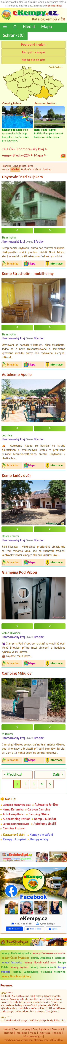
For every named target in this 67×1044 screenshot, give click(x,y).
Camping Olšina (39, 814)
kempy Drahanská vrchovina (49, 953)
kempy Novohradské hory (40, 962)
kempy (7, 1029)
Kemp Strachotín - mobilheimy (28, 274)
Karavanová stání (14, 834)
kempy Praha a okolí (43, 967)
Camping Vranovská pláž (17, 805)
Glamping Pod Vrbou (19, 572)
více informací (54, 5)
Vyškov (37, 169)
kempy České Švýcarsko (15, 958)
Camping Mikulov (16, 673)
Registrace (44, 1033)
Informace (21, 1033)
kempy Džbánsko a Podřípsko (48, 958)
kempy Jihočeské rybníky (16, 953)
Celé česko (55, 67)
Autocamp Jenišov (46, 804)
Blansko (6, 166)
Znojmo (47, 169)
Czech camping (22, 1029)
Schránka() (14, 35)
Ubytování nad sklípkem (22, 177)
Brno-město (19, 166)
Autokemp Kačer (14, 814)
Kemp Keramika (13, 809)
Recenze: (6, 985)
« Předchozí (13, 775)
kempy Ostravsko (12, 962)
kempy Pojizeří (19, 967)
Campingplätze (41, 1029)
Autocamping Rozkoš (16, 819)
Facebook (57, 1029)
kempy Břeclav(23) (17, 155)
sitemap (56, 1033)
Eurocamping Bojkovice (16, 824)
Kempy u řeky (39, 839)
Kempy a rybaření (41, 834)
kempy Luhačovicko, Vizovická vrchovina (39, 972)
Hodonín (26, 169)
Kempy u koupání (14, 839)
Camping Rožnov (14, 828)
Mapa (46, 27)
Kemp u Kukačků (45, 819)
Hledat (29, 27)
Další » (58, 775)
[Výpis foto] (63, 156)
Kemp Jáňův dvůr (16, 476)
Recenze (8, 1033)
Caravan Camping (39, 809)
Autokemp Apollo (17, 375)
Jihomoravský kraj (31, 149)
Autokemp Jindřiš (45, 824)
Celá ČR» (8, 149)
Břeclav (15, 169)
